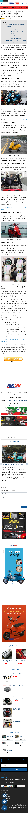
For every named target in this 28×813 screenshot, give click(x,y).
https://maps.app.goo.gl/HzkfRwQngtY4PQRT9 (15, 405)
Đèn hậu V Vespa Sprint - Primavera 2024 (18, 709)
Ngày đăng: (4, 16)
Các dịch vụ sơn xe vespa (17, 42)
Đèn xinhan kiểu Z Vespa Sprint (18, 674)
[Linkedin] (11, 437)
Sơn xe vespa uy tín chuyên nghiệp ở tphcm (16, 40)
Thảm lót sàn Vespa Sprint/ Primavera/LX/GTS (7, 661)
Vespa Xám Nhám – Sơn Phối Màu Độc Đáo (10, 749)
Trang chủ (3, 7)
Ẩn (8, 22)
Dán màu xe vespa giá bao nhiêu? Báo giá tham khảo (13, 465)
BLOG (8, 7)
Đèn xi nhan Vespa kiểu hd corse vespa (20, 661)
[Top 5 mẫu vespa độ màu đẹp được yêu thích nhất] (4, 0)
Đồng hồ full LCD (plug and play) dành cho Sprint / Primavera (19, 698)
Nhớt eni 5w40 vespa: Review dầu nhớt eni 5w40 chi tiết (23, 737)
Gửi (24, 507)
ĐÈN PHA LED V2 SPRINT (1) (18, 686)
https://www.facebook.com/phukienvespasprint (16, 400)
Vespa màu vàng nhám (16, 29)
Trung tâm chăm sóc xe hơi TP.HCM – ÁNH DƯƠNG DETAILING (10, 743)
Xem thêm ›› (4, 482)
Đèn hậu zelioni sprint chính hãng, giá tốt (18, 720)
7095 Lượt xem (18, 16)
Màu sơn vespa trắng (16, 38)
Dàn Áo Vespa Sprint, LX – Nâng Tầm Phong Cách (23, 743)
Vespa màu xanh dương (16, 28)
